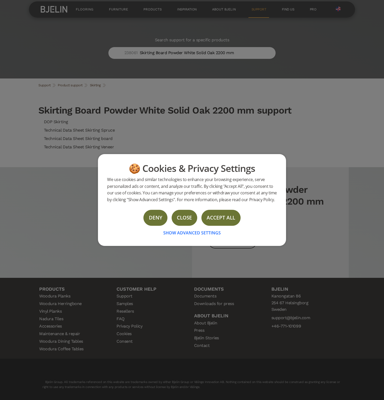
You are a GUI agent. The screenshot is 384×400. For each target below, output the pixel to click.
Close (184, 217)
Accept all (221, 217)
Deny (155, 217)
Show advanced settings (192, 233)
